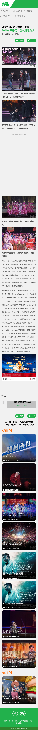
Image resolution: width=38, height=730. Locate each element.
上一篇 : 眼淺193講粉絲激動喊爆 (19, 422)
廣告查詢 (19, 723)
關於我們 (7, 721)
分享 (33, 40)
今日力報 (16, 11)
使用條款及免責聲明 (18, 721)
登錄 (25, 405)
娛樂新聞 (28, 11)
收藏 (21, 40)
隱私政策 (29, 721)
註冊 (18, 405)
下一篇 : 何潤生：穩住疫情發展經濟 (19, 425)
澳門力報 (4, 11)
